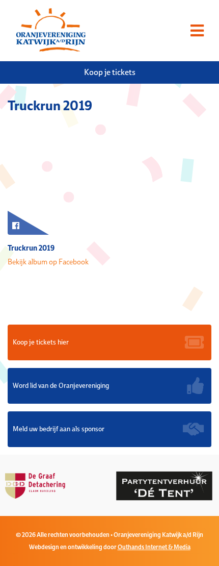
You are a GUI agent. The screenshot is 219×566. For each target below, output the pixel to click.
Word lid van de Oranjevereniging (61, 385)
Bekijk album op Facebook (48, 261)
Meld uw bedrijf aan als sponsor (58, 429)
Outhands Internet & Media (154, 547)
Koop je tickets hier (41, 342)
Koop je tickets (109, 72)
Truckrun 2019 (31, 248)
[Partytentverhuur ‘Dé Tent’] (140, 485)
